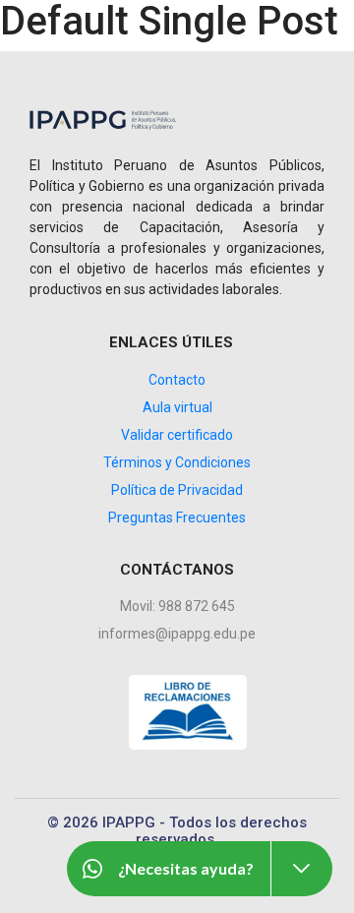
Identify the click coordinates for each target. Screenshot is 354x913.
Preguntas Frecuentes (177, 517)
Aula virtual (177, 407)
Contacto (177, 380)
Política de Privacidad (177, 490)
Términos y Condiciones (177, 462)
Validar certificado (177, 435)
